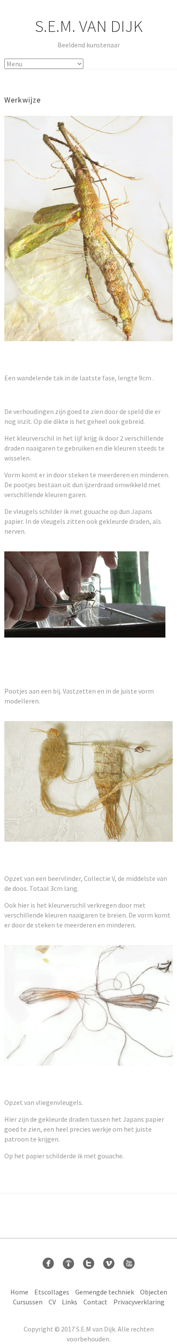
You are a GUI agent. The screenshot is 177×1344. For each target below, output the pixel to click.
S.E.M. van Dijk (89, 26)
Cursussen (28, 1301)
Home (19, 1292)
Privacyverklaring (139, 1301)
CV (52, 1301)
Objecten (153, 1292)
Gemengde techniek (104, 1292)
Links (69, 1301)
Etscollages (51, 1292)
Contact (95, 1301)
